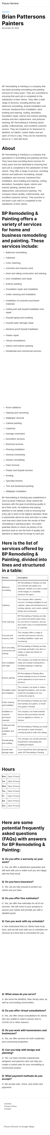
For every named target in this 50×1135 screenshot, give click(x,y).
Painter (5, 12)
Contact (7, 1109)
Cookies (7, 1104)
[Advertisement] (25, 60)
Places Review (10, 3)
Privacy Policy (10, 1106)
